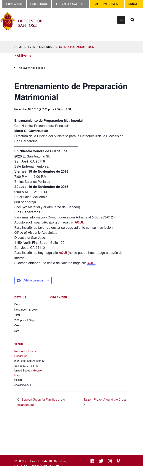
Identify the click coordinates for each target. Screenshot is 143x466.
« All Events (22, 55)
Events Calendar (41, 47)
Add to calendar (33, 280)
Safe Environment (107, 4)
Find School (39, 4)
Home (18, 47)
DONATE (133, 4)
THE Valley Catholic (70, 4)
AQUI (79, 222)
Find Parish (14, 4)
